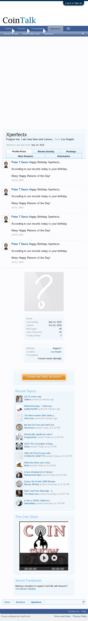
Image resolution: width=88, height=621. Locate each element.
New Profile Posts (31, 34)
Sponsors (49, 34)
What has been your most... (38, 462)
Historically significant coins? (38, 434)
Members (55, 28)
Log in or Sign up (73, 3)
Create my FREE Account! (44, 377)
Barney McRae (31, 484)
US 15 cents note (32, 396)
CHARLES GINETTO (34, 456)
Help (83, 611)
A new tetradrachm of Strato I (38, 472)
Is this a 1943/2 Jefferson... (37, 500)
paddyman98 (30, 409)
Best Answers (25, 156)
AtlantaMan (29, 503)
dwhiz (27, 446)
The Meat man (31, 494)
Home (8, 28)
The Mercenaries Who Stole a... (39, 415)
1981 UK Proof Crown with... (38, 453)
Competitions (37, 28)
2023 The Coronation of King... (39, 443)
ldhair (26, 465)
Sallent (27, 399)
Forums (21, 28)
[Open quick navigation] (83, 602)
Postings (71, 151)
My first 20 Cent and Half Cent (39, 425)
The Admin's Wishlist (25, 589)
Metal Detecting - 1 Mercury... (38, 406)
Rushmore (29, 428)
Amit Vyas (29, 418)
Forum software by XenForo (15, 616)
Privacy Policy (80, 616)
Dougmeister (30, 437)
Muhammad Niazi (32, 475)
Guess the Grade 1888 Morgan (39, 481)
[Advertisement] (44, 83)
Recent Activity (46, 151)
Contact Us (73, 611)
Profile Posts (19, 151)
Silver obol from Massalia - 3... (39, 491)
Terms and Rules (62, 616)
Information (63, 156)
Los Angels (56, 351)
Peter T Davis (19, 162)
